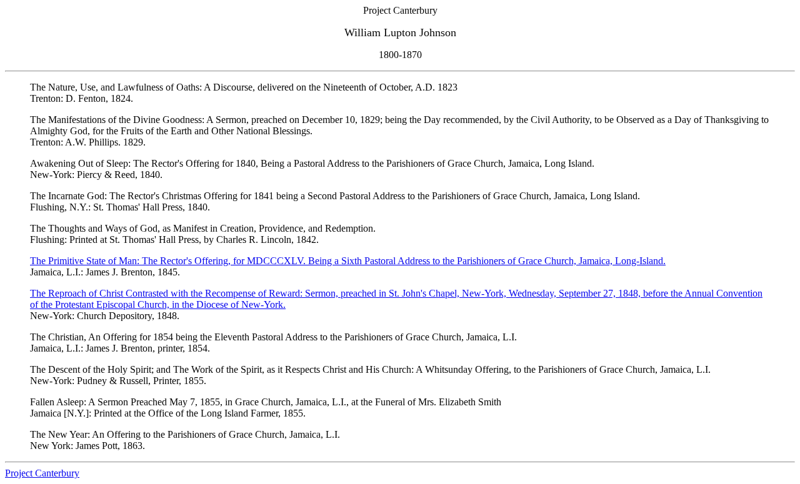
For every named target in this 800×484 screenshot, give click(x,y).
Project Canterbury (42, 473)
